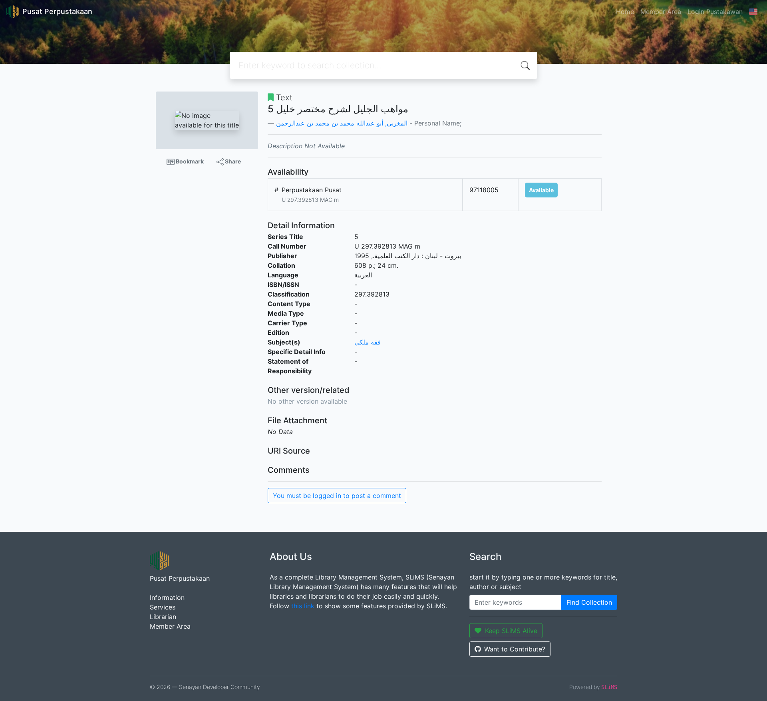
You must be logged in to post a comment (337, 496)
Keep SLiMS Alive (511, 631)
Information (167, 597)
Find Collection (589, 602)
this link (302, 606)
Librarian (163, 617)
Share (232, 161)
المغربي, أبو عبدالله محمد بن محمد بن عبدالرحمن (341, 123)
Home (625, 12)
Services (162, 607)
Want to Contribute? (514, 649)
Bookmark (189, 161)
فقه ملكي (367, 342)
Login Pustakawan (715, 12)
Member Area (660, 12)
